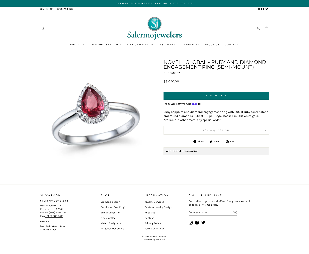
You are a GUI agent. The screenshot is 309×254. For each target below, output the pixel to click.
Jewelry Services (154, 201)
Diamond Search (105, 44)
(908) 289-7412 (54, 216)
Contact (232, 44)
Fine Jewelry (138, 44)
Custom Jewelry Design (158, 207)
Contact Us (46, 9)
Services (192, 44)
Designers (167, 44)
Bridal (76, 44)
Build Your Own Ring (113, 207)
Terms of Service (154, 228)
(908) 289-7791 (65, 9)
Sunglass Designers (112, 228)
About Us (212, 44)
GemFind (160, 239)
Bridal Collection (110, 212)
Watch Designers (111, 223)
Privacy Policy (153, 223)
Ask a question (216, 130)
